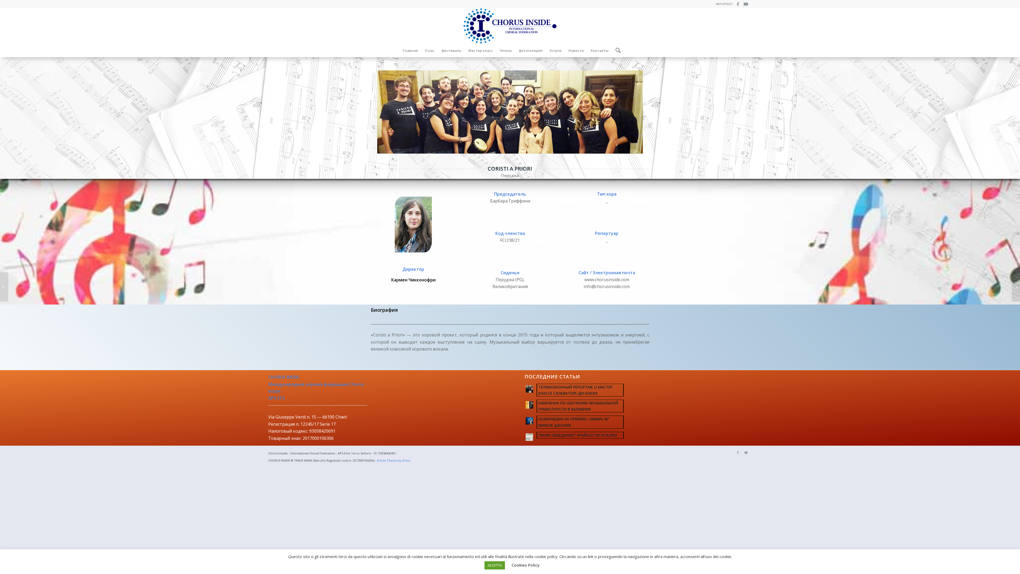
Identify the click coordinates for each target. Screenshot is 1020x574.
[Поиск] (616, 50)
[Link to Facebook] (739, 4)
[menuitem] (410, 50)
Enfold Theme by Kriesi (393, 460)
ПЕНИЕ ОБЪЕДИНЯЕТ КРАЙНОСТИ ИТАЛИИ (577, 435)
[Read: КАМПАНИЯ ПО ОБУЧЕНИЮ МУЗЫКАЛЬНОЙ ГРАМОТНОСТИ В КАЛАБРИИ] (529, 405)
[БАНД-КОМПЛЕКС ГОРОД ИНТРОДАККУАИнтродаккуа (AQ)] (4, 287)
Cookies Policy (525, 565)
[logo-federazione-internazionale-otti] (510, 26)
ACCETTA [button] (495, 565)
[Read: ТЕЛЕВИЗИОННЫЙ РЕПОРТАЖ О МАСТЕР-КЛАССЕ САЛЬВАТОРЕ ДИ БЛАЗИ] (529, 389)
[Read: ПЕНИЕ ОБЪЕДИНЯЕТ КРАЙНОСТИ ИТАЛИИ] (529, 437)
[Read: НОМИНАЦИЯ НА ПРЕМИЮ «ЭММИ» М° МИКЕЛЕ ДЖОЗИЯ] (529, 421)
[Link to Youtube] (748, 4)
